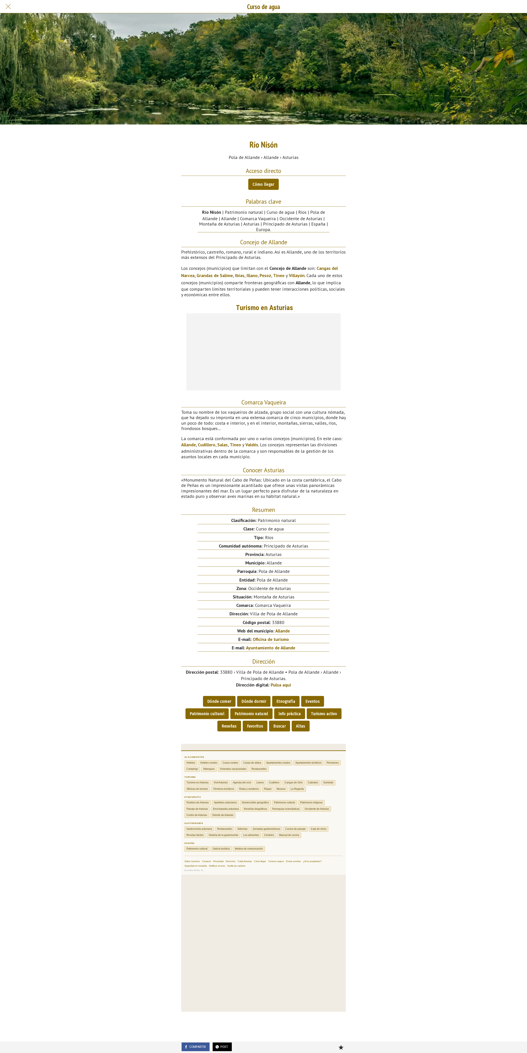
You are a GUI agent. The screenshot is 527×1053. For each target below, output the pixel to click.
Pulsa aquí (281, 685)
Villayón (297, 275)
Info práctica (290, 713)
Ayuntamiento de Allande (270, 648)
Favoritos (255, 726)
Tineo (278, 275)
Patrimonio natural (251, 713)
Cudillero (206, 445)
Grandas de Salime (215, 275)
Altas (300, 726)
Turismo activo (324, 713)
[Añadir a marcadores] (341, 1047)
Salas (222, 445)
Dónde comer (219, 701)
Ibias (239, 275)
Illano (252, 275)
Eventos (312, 701)
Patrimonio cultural (207, 713)
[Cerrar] (8, 6)
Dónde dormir (253, 701)
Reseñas (229, 726)
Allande (188, 445)
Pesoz (265, 275)
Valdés (251, 445)
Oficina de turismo (271, 639)
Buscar (279, 726)
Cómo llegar (263, 184)
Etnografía (285, 701)
